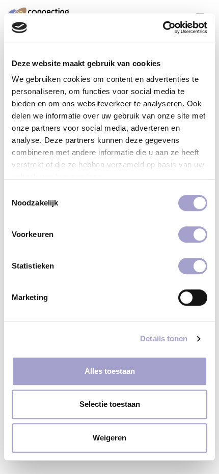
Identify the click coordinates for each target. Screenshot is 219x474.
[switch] (192, 234)
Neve (49, 463)
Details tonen (163, 338)
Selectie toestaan (109, 404)
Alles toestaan (110, 371)
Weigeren (109, 437)
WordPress (160, 463)
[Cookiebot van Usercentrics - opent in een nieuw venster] (162, 27)
